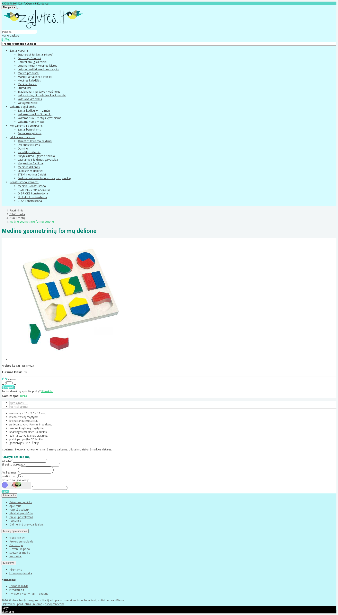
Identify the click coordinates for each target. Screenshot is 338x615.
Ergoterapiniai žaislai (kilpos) (35, 54)
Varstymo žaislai (28, 103)
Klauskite (47, 391)
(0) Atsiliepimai (19, 406)
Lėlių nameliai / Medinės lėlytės (37, 65)
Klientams (8, 562)
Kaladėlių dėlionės (29, 152)
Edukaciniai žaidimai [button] (22, 137)
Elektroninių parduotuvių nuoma (22, 604)
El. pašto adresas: (13, 464)
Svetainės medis (19, 552)
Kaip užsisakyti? (19, 509)
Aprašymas (17, 403)
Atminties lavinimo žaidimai (35, 141)
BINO (23, 396)
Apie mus (15, 506)
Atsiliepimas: (9, 472)
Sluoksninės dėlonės (30, 171)
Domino (23, 148)
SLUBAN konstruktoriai (32, 197)
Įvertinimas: (9, 476)
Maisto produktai (28, 73)
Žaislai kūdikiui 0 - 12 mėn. (34, 110)
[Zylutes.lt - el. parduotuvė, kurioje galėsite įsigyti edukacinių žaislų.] (43, 28)
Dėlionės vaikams (29, 145)
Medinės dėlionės (29, 167)
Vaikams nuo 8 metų (31, 122)
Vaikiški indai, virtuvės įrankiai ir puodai (42, 95)
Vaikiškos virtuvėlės (30, 99)
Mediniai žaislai (27, 84)
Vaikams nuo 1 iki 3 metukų (35, 114)
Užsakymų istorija (20, 573)
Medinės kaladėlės (29, 80)
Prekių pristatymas (21, 517)
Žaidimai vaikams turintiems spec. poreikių (44, 178)
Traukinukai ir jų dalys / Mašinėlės (39, 91)
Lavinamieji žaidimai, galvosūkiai (38, 159)
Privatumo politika (20, 502)
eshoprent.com (54, 604)
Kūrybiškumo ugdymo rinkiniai (36, 156)
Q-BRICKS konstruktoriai (33, 193)
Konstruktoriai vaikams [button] (24, 182)
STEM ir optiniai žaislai (32, 174)
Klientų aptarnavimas (15, 531)
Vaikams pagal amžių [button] (23, 106)
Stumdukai (24, 88)
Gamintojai (16, 545)
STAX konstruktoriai (30, 201)
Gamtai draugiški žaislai (32, 62)
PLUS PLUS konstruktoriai (34, 190)
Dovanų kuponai (19, 549)
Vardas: (6, 460)
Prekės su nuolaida (21, 541)
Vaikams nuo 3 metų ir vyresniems (39, 118)
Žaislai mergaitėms (29, 133)
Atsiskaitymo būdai (21, 513)
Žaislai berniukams (29, 129)
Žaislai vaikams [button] (19, 50)
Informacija (9, 495)
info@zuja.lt (28, 3)
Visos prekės (17, 538)
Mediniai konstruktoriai (32, 186)
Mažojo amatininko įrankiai (35, 77)
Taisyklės (15, 521)
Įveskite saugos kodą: (15, 480)
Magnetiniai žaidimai (30, 163)
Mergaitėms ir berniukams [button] (26, 125)
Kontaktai (43, 3)
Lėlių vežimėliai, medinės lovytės (38, 69)
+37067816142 (11, 3)
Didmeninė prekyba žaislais (26, 524)
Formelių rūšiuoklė (29, 58)
